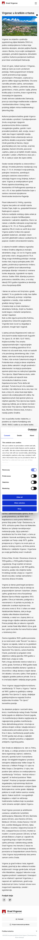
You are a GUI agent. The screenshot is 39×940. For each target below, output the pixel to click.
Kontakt (20, 919)
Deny (19, 509)
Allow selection (19, 503)
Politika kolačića (8, 931)
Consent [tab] (7, 435)
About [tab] (32, 435)
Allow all (19, 497)
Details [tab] (19, 435)
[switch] (34, 476)
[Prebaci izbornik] (35, 3)
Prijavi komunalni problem (20, 924)
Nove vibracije (19, 937)
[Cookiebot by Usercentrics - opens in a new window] (28, 430)
